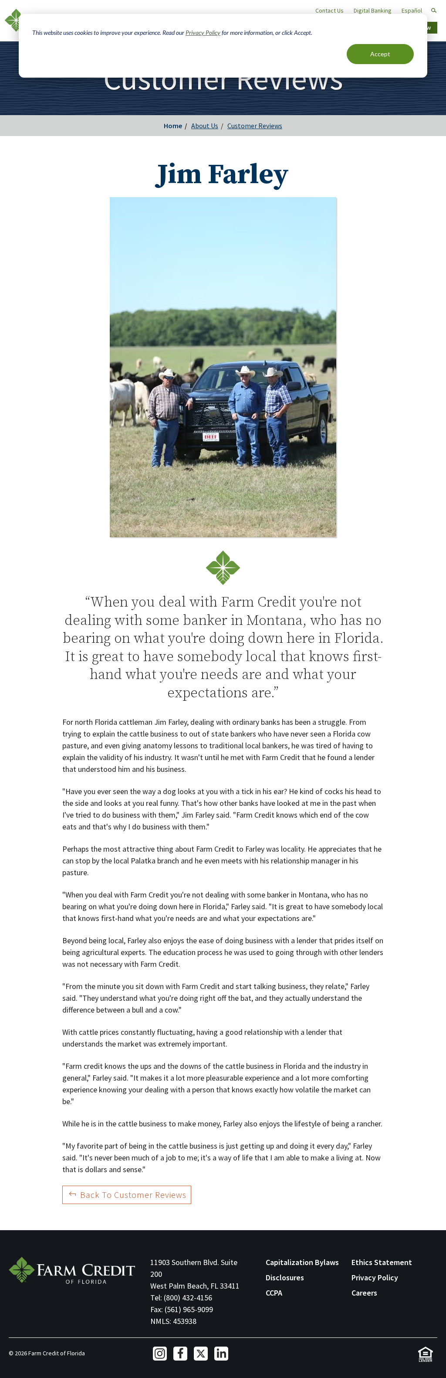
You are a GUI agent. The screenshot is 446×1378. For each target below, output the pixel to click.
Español (412, 10)
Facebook (180, 1354)
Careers (364, 1293)
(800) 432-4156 (188, 1298)
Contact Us (329, 10)
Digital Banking (373, 10)
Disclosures (285, 1277)
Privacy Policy (203, 32)
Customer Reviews (254, 125)
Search (430, 10)
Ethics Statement (381, 1262)
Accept (380, 54)
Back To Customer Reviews (133, 1194)
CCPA (274, 1293)
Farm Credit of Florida (72, 1270)
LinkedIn (221, 1354)
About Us (204, 125)
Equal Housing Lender (425, 1354)
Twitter (201, 1354)
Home (173, 125)
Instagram (160, 1354)
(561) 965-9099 (189, 1309)
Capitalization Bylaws (302, 1262)
